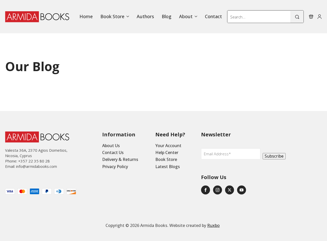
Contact (213, 16)
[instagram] (217, 189)
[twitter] (229, 189)
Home (86, 16)
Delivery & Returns (120, 159)
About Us (111, 145)
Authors (145, 16)
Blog (166, 16)
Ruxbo (213, 225)
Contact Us (113, 152)
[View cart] (311, 16)
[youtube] (241, 189)
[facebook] (205, 189)
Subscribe (274, 156)
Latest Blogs (167, 166)
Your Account (168, 145)
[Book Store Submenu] (126, 16)
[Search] (297, 16)
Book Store (112, 16)
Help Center (166, 152)
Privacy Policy (115, 166)
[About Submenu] (195, 16)
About (186, 16)
